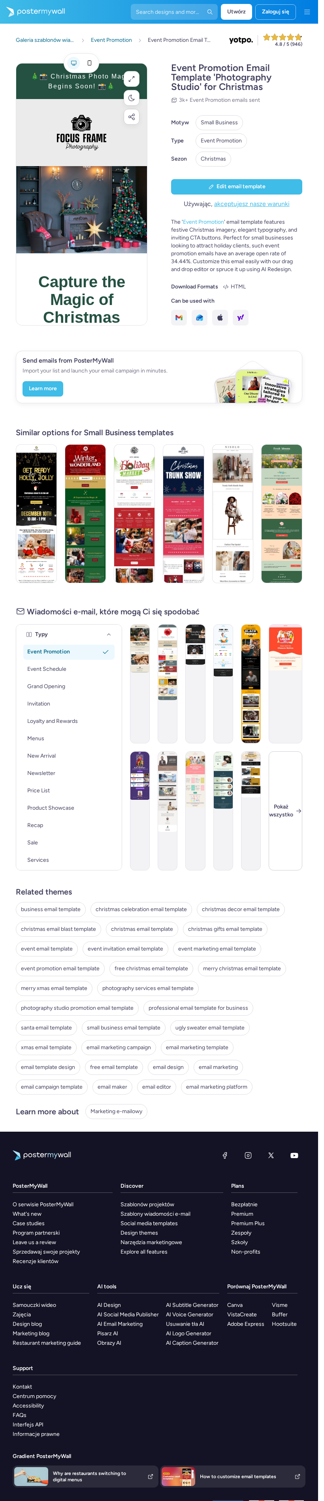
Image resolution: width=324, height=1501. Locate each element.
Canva (235, 1305)
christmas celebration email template (141, 909)
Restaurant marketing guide (47, 1343)
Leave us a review (34, 1242)
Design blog (27, 1324)
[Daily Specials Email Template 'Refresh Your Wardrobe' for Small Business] (232, 513)
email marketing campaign (119, 1047)
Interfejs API (28, 1424)
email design (168, 1067)
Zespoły (241, 1233)
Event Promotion (221, 140)
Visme (280, 1305)
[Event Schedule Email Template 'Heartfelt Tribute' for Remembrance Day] (167, 683)
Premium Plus (248, 1223)
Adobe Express (245, 1324)
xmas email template (46, 1047)
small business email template (123, 1027)
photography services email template (148, 988)
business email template (51, 909)
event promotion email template (60, 968)
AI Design (109, 1305)
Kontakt (22, 1386)
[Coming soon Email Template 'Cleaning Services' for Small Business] (223, 683)
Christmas (213, 158)
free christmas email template (151, 968)
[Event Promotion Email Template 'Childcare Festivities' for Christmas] (36, 513)
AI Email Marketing (120, 1324)
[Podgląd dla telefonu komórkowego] (89, 63)
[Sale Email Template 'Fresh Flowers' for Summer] (281, 513)
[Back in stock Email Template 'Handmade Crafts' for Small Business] (195, 683)
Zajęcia (22, 1314)
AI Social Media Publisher (128, 1314)
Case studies (29, 1223)
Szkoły (239, 1242)
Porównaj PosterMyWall (256, 1286)
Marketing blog (31, 1333)
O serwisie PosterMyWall (43, 1204)
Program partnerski (36, 1233)
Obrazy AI (109, 1343)
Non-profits (245, 1251)
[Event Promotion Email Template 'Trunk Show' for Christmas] (183, 513)
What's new (27, 1214)
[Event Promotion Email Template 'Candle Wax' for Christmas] (85, 513)
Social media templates (149, 1223)
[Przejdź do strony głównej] (32, 12)
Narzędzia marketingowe (151, 1242)
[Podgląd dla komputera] (73, 63)
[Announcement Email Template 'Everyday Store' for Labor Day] (285, 683)
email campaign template (52, 1087)
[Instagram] (248, 1155)
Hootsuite (284, 1324)
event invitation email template (125, 948)
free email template (114, 1067)
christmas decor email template (241, 909)
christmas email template (142, 929)
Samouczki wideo (34, 1305)
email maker (112, 1087)
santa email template (46, 1027)
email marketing (218, 1067)
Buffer (280, 1314)
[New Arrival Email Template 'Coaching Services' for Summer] (167, 810)
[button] (131, 79)
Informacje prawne (36, 1434)
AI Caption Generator (192, 1343)
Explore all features (144, 1251)
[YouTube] (294, 1155)
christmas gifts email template (225, 929)
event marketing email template (217, 948)
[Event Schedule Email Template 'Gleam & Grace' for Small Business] (223, 810)
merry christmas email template (242, 968)
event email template (47, 948)
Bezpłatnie (244, 1204)
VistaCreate (242, 1314)
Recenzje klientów (35, 1261)
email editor (156, 1087)
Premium (242, 1214)
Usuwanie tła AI (185, 1324)
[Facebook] (225, 1155)
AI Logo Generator (188, 1333)
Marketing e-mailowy (116, 1111)
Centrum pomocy (34, 1396)
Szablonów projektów (147, 1204)
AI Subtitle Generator (192, 1305)
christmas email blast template (58, 929)
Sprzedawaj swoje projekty (46, 1251)
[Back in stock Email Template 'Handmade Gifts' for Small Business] (140, 683)
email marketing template (197, 1047)
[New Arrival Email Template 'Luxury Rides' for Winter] (251, 810)
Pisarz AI (107, 1333)
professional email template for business (198, 1008)
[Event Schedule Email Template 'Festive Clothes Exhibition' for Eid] (140, 810)
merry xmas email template (54, 988)
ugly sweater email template (210, 1027)
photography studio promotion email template (77, 1008)
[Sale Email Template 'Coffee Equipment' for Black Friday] (251, 683)
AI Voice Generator (189, 1314)
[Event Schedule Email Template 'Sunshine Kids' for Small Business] (195, 810)
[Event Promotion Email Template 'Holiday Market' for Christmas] (134, 513)
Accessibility (28, 1405)
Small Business (219, 122)
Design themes (139, 1233)
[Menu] (307, 12)
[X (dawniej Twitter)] (271, 1155)
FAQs (19, 1415)
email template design (48, 1067)
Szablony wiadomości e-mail (155, 1214)
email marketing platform (216, 1087)
